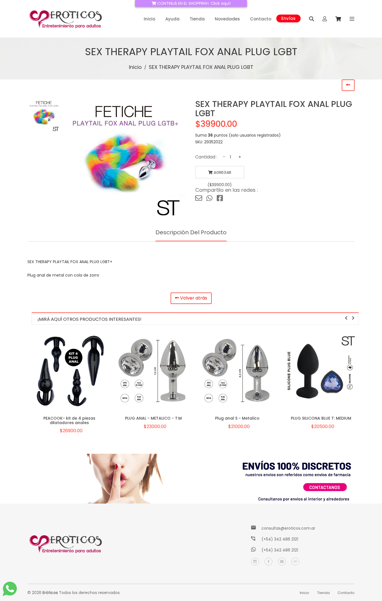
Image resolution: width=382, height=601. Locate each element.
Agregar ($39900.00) (219, 174)
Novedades (227, 19)
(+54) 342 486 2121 (279, 539)
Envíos (288, 17)
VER (69, 378)
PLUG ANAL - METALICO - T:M (153, 418)
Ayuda (172, 19)
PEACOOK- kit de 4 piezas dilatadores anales (69, 420)
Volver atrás (193, 298)
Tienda (197, 19)
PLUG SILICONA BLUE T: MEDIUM (321, 418)
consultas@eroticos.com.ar (288, 528)
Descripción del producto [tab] (191, 232)
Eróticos (50, 592)
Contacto (260, 19)
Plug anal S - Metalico (237, 418)
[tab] (44, 116)
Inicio (149, 19)
